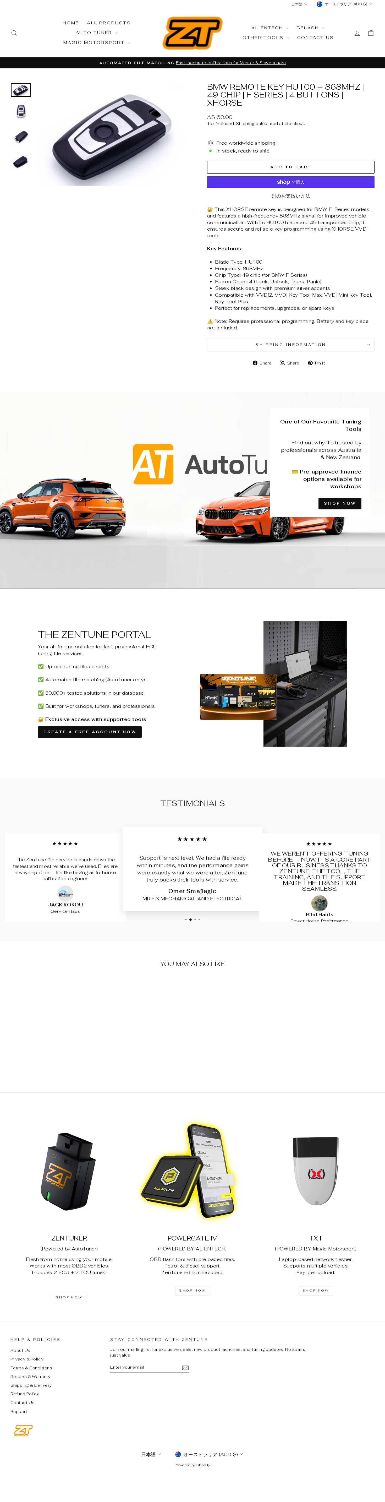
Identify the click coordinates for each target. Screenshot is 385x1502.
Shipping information (290, 344)
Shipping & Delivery (31, 1385)
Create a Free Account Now (89, 732)
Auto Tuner (95, 32)
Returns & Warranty (30, 1376)
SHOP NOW (69, 1297)
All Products (109, 23)
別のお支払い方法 (291, 196)
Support (18, 1411)
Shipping (245, 123)
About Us (20, 1350)
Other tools (264, 37)
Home (71, 23)
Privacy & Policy (26, 1359)
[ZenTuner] (69, 1171)
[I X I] (316, 1171)
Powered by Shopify (192, 1465)
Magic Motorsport (94, 42)
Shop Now (340, 503)
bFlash (309, 28)
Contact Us (315, 37)
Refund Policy (24, 1393)
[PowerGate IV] (192, 1171)
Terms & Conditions (31, 1367)
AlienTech (268, 28)
